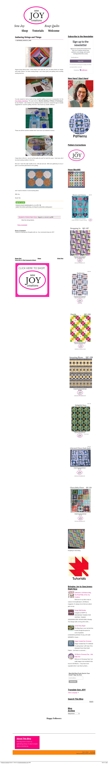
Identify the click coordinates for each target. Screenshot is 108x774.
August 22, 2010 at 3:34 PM (45, 217)
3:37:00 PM (36, 205)
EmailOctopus (84, 70)
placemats (42, 207)
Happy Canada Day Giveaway (83, 641)
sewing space (48, 207)
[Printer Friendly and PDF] (20, 203)
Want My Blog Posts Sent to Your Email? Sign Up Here (79, 674)
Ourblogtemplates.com (23, 762)
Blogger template (5, 762)
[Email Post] (40, 205)
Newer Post (18, 258)
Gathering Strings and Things (28, 37)
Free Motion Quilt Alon (21, 101)
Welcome (53, 30)
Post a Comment (22, 225)
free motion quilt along (25, 207)
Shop (25, 30)
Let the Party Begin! (80, 625)
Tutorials (38, 30)
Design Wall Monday (80, 610)
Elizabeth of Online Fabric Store (28, 217)
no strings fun (35, 207)
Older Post (60, 258)
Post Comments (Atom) (29, 260)
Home (39, 258)
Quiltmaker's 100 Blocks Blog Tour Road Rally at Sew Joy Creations (83, 595)
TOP (106, 762)
